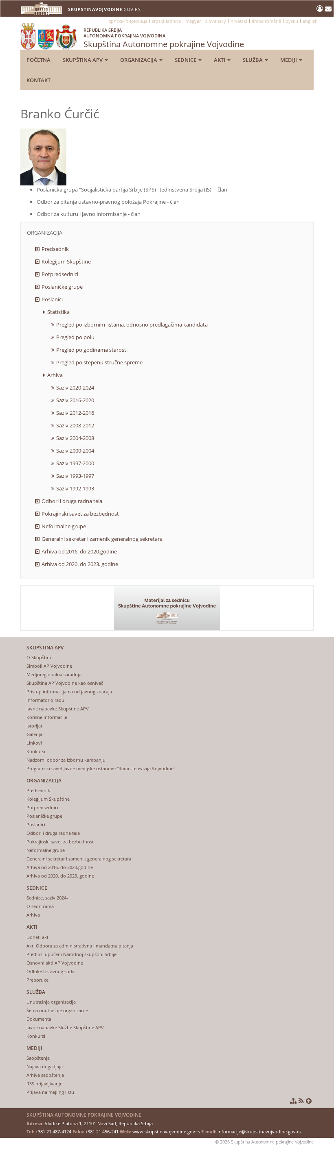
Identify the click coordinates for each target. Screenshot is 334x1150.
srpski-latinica (166, 21)
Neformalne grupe (64, 526)
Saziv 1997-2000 (75, 463)
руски (292, 21)
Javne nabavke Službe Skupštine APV (65, 1027)
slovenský (215, 21)
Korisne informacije (46, 717)
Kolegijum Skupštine (66, 261)
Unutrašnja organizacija (51, 1002)
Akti (220, 59)
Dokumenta (38, 1019)
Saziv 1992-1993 (75, 488)
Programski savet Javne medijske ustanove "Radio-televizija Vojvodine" (100, 768)
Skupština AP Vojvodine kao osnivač (64, 683)
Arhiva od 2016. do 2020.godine (79, 551)
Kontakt (38, 80)
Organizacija (139, 59)
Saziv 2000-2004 (75, 450)
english (310, 21)
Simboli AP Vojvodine (49, 666)
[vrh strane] (309, 1101)
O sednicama (40, 906)
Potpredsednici (60, 274)
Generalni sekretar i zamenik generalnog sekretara (102, 538)
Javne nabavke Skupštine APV (57, 709)
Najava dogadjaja (44, 1066)
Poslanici (52, 299)
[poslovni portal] (320, 8)
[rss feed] (301, 1101)
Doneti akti (38, 937)
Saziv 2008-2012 (75, 425)
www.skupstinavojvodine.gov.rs (166, 1131)
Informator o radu (45, 700)
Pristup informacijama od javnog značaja (69, 691)
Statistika (58, 312)
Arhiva (55, 375)
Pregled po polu (75, 337)
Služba (253, 59)
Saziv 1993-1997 (75, 475)
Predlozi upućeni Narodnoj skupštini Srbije (71, 954)
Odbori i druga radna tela (72, 501)
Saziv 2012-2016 (75, 412)
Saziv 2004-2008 (75, 438)
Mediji (289, 59)
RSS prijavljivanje (44, 1083)
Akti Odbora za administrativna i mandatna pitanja (79, 946)
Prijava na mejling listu (50, 1092)
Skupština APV (83, 59)
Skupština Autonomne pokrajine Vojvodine (164, 38)
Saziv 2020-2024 (75, 387)
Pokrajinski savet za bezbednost (80, 513)
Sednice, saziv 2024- (47, 898)
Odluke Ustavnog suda (50, 971)
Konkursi (35, 751)
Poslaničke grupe (62, 286)
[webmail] (328, 8)
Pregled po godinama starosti (91, 349)
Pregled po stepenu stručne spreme (99, 362)
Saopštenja (38, 1058)
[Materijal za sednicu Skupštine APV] (167, 608)
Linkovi (34, 743)
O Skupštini (38, 657)
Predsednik (55, 249)
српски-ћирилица (128, 21)
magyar (193, 21)
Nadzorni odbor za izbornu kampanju (65, 760)
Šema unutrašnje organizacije (57, 1010)
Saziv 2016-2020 (75, 400)
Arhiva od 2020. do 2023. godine (80, 564)
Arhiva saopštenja (45, 1075)
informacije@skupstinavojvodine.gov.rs (259, 1131)
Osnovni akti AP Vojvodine (54, 963)
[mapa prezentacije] (293, 1101)
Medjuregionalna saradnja (53, 674)
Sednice (186, 59)
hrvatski (239, 21)
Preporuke (37, 980)
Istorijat (34, 726)
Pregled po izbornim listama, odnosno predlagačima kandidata (132, 324)
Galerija (34, 734)
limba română (266, 21)
